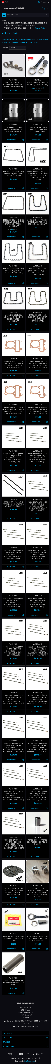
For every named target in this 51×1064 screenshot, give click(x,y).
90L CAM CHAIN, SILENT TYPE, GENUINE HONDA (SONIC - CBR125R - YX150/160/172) (13, 891)
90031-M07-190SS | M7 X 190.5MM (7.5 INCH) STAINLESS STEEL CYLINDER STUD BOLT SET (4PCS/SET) (13, 458)
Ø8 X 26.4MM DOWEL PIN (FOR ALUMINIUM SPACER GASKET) (13, 983)
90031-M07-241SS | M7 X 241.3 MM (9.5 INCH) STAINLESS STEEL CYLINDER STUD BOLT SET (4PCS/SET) (38, 554)
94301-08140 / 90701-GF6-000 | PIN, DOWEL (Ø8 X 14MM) (13, 938)
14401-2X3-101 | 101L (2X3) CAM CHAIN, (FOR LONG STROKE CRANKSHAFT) (13, 318)
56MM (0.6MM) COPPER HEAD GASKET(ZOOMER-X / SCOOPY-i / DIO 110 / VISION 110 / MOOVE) (38, 410)
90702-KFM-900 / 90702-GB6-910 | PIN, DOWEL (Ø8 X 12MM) (37, 842)
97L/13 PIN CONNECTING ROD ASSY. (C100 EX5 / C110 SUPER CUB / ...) (37, 938)
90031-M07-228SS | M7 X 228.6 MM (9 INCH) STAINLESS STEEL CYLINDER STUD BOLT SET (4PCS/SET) (13, 554)
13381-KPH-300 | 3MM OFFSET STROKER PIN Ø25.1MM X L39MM (38, 129)
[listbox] (17, 48)
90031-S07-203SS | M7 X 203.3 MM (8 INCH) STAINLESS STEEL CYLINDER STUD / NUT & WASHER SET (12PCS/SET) (13, 699)
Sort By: (5, 47)
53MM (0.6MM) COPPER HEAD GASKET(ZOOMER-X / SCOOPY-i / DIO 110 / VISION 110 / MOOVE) (38, 364)
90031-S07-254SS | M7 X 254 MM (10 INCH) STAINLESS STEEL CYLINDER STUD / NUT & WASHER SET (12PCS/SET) (13, 796)
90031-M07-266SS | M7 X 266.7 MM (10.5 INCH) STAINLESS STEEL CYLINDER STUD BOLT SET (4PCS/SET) (38, 603)
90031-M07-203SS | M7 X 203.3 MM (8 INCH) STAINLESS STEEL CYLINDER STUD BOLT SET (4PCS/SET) (38, 458)
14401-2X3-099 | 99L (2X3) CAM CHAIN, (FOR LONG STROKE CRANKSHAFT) (13, 271)
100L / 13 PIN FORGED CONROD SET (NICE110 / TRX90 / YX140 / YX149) (13, 85)
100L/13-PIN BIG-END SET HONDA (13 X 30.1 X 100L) (37, 84)
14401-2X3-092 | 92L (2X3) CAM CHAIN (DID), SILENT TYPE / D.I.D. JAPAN (13, 174)
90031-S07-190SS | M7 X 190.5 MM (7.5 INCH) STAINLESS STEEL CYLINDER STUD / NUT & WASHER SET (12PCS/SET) (37, 651)
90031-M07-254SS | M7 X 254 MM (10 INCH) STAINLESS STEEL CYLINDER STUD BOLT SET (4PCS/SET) (13, 603)
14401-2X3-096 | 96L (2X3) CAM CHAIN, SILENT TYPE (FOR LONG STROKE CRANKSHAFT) (13, 223)
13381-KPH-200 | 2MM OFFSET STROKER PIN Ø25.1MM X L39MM (13, 129)
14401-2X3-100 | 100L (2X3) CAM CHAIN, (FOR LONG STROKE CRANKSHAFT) (37, 272)
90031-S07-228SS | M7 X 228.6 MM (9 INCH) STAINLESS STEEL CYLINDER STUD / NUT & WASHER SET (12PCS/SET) (13, 747)
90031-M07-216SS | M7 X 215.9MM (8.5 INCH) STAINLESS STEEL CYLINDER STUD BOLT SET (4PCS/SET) (38, 506)
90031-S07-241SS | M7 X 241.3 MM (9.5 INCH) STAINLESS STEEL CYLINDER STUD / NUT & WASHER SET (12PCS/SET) (37, 747)
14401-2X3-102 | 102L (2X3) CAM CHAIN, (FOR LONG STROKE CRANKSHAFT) (37, 318)
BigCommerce (29, 1061)
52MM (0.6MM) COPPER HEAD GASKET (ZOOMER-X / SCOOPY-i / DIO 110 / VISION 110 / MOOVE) (13, 364)
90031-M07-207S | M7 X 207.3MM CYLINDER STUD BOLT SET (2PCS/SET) (13, 504)
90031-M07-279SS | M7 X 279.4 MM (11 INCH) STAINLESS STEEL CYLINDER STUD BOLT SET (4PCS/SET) (13, 651)
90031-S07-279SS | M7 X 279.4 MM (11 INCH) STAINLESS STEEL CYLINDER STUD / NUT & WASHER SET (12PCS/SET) (13, 844)
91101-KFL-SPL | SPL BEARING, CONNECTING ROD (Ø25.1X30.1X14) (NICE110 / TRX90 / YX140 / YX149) (37, 892)
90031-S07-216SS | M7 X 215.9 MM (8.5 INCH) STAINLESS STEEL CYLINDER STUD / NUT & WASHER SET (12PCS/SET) (37, 699)
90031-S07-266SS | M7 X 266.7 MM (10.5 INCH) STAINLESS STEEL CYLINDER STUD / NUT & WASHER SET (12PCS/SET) (37, 796)
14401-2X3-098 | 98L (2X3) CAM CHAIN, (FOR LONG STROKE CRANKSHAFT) (37, 222)
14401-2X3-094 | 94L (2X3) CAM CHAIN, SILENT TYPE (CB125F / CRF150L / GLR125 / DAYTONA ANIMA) (37, 176)
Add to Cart (11, 140)
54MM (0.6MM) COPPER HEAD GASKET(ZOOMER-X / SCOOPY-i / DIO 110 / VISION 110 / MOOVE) (13, 410)
